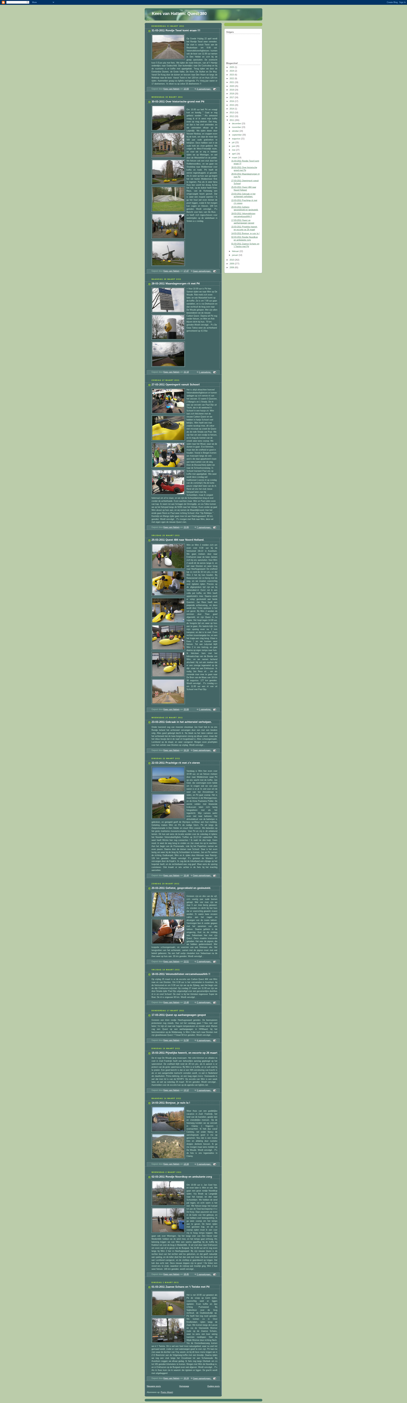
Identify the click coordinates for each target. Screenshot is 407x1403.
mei (234, 150)
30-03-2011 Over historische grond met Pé (178, 101)
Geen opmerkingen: (202, 271)
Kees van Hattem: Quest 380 (179, 13)
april (234, 154)
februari (235, 251)
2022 (232, 78)
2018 (232, 94)
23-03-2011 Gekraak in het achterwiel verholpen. (182, 721)
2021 (232, 82)
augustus (236, 139)
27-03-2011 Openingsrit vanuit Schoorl (176, 384)
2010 (232, 260)
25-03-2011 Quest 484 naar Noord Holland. (178, 539)
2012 (232, 116)
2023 (232, 75)
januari (235, 255)
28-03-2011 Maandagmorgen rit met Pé (176, 283)
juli (233, 142)
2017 (232, 97)
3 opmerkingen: (204, 1090)
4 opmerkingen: (204, 89)
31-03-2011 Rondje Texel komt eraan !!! (176, 30)
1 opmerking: (205, 372)
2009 (232, 264)
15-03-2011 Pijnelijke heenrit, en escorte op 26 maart (184, 1052)
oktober (235, 131)
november (237, 127)
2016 (232, 101)
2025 (232, 67)
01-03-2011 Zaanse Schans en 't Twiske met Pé (181, 1286)
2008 (232, 267)
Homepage (184, 1386)
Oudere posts (213, 1386)
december (237, 123)
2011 (232, 120)
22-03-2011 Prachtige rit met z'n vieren (176, 762)
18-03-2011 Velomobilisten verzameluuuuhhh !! (181, 974)
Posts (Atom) (167, 1392)
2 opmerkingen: (204, 961)
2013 (232, 113)
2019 (232, 90)
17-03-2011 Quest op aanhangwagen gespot (179, 1014)
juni (234, 146)
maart (235, 158)
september (237, 135)
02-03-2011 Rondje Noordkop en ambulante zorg (182, 1176)
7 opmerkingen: (204, 527)
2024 (232, 71)
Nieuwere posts (154, 1386)
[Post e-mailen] (214, 89)
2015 (232, 105)
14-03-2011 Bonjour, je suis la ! (171, 1102)
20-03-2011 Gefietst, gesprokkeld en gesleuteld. (181, 888)
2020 (232, 86)
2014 (232, 109)
